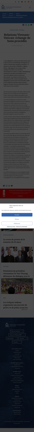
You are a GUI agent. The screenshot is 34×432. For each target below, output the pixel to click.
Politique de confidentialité (21, 226)
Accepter (17, 214)
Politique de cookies (11, 226)
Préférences (17, 223)
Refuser (17, 219)
